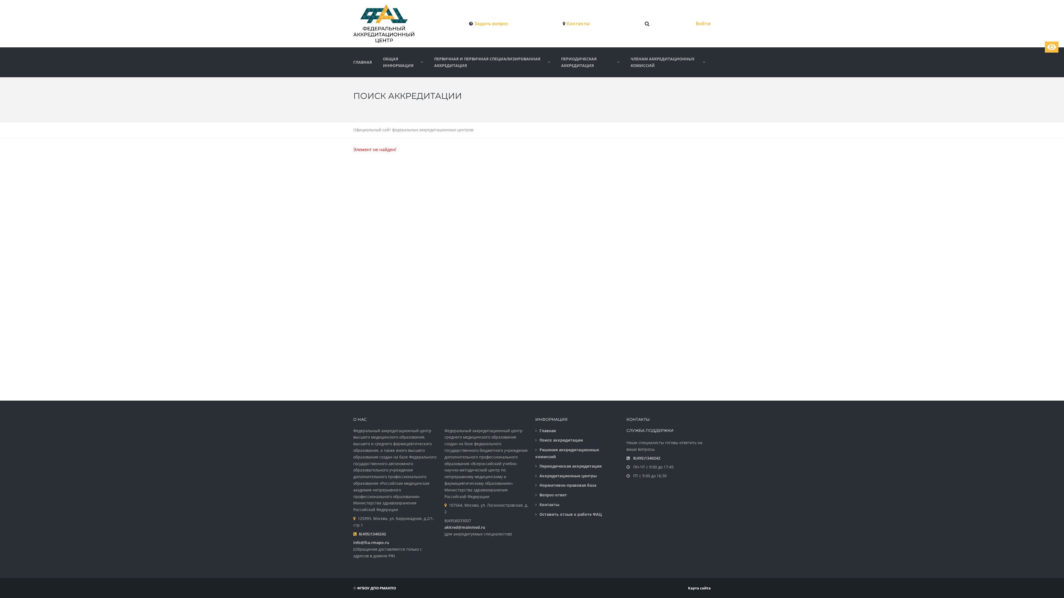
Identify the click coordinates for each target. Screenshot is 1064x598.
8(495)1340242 (372, 534)
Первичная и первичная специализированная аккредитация (487, 62)
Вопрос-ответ (553, 495)
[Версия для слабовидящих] (1051, 47)
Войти (703, 23)
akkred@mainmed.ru (464, 527)
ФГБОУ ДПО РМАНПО (376, 588)
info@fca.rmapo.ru (371, 542)
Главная (362, 62)
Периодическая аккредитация (579, 62)
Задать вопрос (491, 23)
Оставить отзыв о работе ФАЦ (570, 514)
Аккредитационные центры (568, 475)
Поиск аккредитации (561, 440)
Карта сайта (699, 588)
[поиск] (647, 23)
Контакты (578, 23)
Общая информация (398, 62)
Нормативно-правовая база (567, 485)
